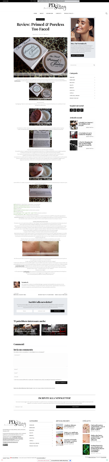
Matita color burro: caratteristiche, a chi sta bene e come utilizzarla (97, 437)
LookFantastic (17, 80)
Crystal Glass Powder (19, 265)
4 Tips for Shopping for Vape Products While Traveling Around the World (86, 144)
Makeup (72, 87)
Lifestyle (72, 90)
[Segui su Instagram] (74, 110)
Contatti (58, 13)
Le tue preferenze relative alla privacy (59, 460)
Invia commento (61, 382)
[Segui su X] (78, 110)
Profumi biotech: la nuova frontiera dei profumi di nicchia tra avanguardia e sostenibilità (97, 448)
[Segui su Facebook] (71, 110)
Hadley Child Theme (92, 457)
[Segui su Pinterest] (81, 110)
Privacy (8, 457)
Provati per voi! (74, 98)
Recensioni (49, 13)
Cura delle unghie (74, 95)
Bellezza (72, 82)
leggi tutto (33, 333)
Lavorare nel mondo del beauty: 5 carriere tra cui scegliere (70, 441)
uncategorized (40, 19)
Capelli (72, 93)
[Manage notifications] (2, 460)
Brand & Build (103, 457)
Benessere (72, 79)
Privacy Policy (68, 13)
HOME (35, 13)
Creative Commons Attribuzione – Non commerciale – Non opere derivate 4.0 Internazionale (13, 438)
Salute (71, 85)
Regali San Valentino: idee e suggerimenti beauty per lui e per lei (52, 1)
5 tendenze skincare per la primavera (70, 425)
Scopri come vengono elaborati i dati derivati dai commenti (44, 388)
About (42, 13)
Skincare (72, 77)
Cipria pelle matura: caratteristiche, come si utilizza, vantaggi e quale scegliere (98, 427)
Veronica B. (36, 34)
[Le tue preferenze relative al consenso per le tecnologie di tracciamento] (107, 460)
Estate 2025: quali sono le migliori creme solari (71, 433)
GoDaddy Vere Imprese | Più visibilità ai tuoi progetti (26, 330)
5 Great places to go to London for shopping (51, 330)
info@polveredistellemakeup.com (10, 442)
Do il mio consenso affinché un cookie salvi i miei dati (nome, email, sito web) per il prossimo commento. (38, 379)
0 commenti (46, 34)
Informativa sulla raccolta (43, 460)
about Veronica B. (77, 55)
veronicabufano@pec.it (41, 457)
